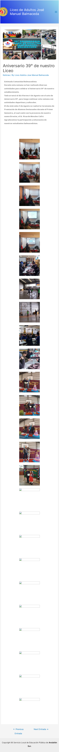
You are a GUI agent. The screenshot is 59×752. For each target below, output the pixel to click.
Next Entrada (41, 729)
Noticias (6, 75)
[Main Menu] (56, 12)
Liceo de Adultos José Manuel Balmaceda (27, 12)
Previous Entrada (18, 730)
